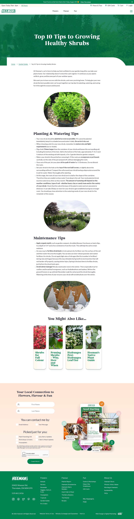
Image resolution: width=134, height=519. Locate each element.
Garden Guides (23, 64)
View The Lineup (85, 2)
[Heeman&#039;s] (24, 478)
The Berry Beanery (67, 495)
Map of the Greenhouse (86, 485)
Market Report (66, 481)
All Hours (24, 5)
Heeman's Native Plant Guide (94, 356)
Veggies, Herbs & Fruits (45, 491)
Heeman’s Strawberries (69, 484)
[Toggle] (131, 11)
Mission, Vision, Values (111, 484)
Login (131, 5)
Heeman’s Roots (109, 481)
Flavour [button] (66, 11)
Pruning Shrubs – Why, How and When (56, 359)
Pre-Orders (43, 503)
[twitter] (23, 500)
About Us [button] (108, 478)
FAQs (106, 493)
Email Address (23, 424)
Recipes (64, 500)
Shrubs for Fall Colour (39, 356)
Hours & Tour (97, 5)
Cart (121, 5)
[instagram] (13, 500)
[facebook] (18, 499)
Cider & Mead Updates (46, 439)
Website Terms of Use (47, 513)
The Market (65, 498)
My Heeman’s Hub (88, 500)
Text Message (43, 424)
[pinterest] (28, 499)
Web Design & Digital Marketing (106, 514)
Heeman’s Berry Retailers (67, 488)
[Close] (132, 2)
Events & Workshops (89, 481)
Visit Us (82, 513)
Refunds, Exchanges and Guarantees (67, 513)
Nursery (42, 484)
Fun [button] (84, 478)
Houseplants (23, 442)
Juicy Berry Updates (45, 436)
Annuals (42, 481)
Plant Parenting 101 (25, 436)
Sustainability (108, 490)
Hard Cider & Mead (68, 492)
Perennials (43, 487)
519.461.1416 (18, 493)
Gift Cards (111, 5)
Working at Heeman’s (111, 487)
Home (13, 64)
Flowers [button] (55, 11)
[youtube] (33, 500)
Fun (75, 11)
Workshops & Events (25, 439)
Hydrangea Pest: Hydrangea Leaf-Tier (74, 356)
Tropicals (43, 498)
